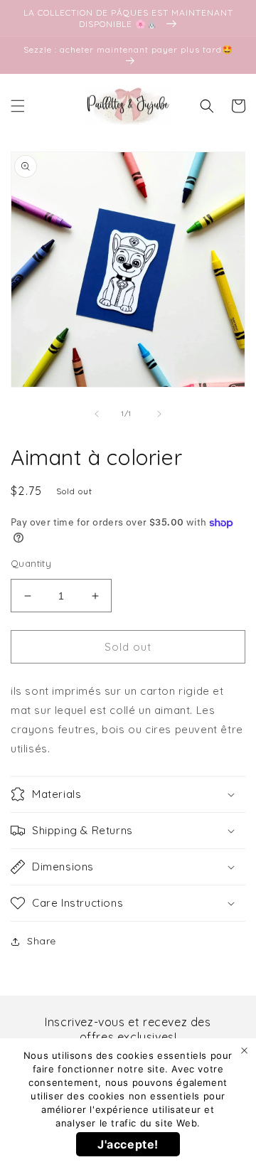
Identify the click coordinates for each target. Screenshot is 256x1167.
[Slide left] (96, 414)
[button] (17, 106)
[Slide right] (159, 414)
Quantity (31, 563)
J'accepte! (128, 1144)
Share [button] (41, 940)
